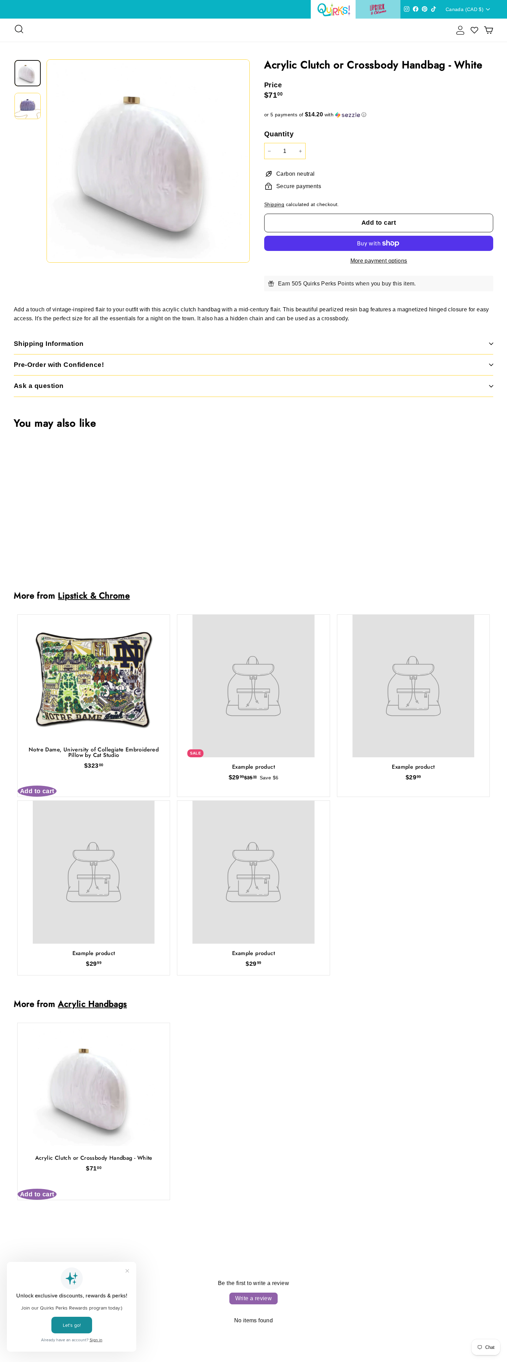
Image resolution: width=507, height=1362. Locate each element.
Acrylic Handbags (92, 1004)
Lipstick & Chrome (94, 596)
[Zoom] (148, 161)
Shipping (274, 204)
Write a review (253, 1298)
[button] (378, 114)
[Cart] (488, 30)
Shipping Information (49, 343)
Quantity (279, 134)
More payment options (378, 261)
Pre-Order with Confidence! (59, 364)
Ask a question (39, 385)
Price (273, 85)
